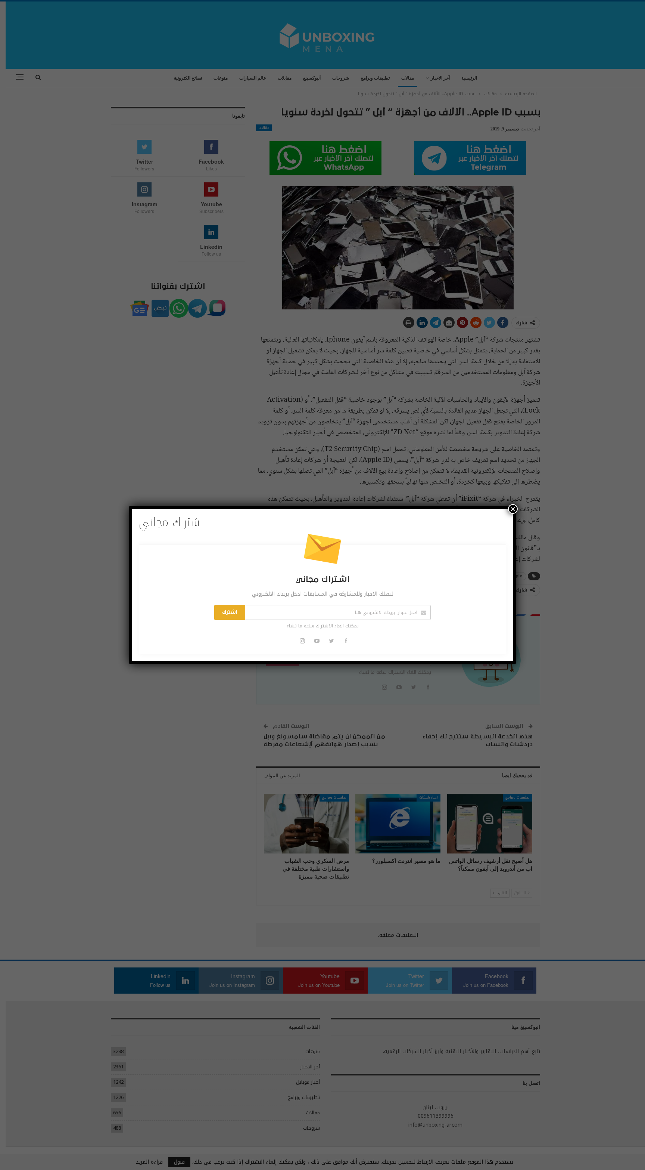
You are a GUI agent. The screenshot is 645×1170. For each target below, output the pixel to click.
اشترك (229, 612)
